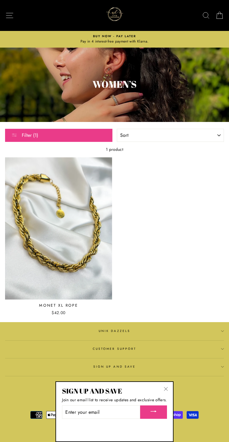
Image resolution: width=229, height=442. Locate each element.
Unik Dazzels (114, 331)
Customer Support (114, 349)
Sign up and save (114, 366)
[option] (114, 39)
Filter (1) (29, 135)
